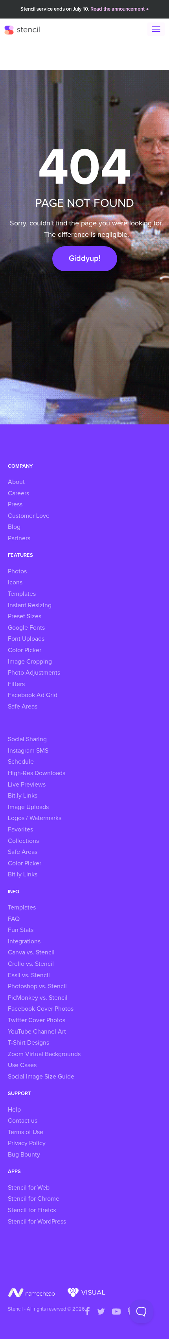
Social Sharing (27, 739)
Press (15, 504)
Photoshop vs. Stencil (37, 986)
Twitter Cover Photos (36, 1020)
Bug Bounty (24, 1154)
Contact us (22, 1121)
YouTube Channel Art (37, 1031)
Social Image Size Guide (41, 1076)
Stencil (26, 29)
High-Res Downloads (36, 773)
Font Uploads (26, 639)
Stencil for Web (29, 1188)
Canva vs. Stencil (31, 952)
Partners (19, 538)
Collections (23, 841)
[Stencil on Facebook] (87, 1312)
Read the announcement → (119, 9)
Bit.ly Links (22, 795)
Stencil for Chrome (33, 1199)
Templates (22, 594)
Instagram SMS (28, 751)
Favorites (20, 829)
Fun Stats (20, 930)
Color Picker (24, 650)
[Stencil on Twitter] (101, 1312)
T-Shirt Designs (28, 1043)
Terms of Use (25, 1132)
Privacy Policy (27, 1143)
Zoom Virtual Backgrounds (44, 1054)
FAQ (14, 919)
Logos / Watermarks (34, 818)
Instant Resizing (29, 605)
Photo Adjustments (34, 673)
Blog (14, 527)
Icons (15, 582)
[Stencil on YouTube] (116, 1312)
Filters (16, 684)
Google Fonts (26, 628)
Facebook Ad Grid (32, 695)
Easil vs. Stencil (29, 975)
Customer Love (29, 516)
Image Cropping (30, 661)
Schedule (21, 762)
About (16, 482)
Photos (17, 571)
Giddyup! (85, 258)
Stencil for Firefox (32, 1210)
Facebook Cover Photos (40, 1009)
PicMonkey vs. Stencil (38, 998)
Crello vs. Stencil (31, 964)
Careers (18, 493)
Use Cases (22, 1065)
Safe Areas (22, 706)
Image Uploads (28, 807)
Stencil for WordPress (37, 1221)
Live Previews (27, 784)
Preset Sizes (24, 616)
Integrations (24, 941)
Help (14, 1110)
